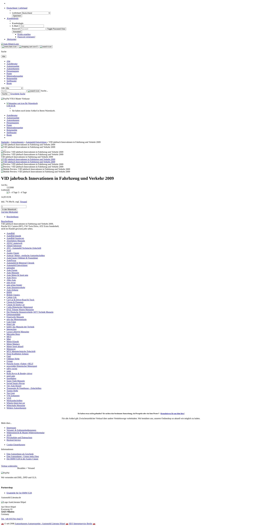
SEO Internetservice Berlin (80, 523)
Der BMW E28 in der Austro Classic (22, 459)
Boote (9, 83)
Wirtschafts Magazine (16, 405)
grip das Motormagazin (16, 319)
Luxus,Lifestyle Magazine (18, 332)
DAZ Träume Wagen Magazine (20, 309)
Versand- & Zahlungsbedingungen (21, 430)
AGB (9, 435)
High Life (11, 324)
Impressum (11, 428)
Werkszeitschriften (14, 400)
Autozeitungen (13, 68)
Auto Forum (12, 270)
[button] (17, 8)
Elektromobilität (13, 314)
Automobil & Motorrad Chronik (20, 263)
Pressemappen (13, 71)
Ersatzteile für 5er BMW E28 (19, 493)
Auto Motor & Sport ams (17, 275)
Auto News (12, 277)
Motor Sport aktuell (15, 346)
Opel (9, 356)
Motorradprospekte (15, 76)
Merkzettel (11, 39)
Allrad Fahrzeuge (14, 245)
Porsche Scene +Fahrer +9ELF (20, 364)
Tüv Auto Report (14, 386)
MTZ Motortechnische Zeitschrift (21, 351)
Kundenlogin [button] (12, 18)
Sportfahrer (11, 378)
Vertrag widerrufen (9, 466)
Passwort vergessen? (26, 37)
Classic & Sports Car (16, 304)
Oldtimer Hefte (13, 359)
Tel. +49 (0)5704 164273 (12, 519)
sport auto (11, 376)
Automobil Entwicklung (17, 265)
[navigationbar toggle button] (9, 46)
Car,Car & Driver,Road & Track (20, 300)
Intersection (12, 329)
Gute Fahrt (11, 322)
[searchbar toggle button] (46, 46)
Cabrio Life (12, 297)
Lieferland (16, 13)
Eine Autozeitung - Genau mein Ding (23, 456)
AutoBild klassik (14, 236)
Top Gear (11, 393)
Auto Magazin (13, 273)
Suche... (44, 91)
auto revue (11, 282)
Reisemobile (12, 78)
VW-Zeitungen (13, 395)
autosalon (11, 268)
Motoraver (11, 349)
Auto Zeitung (12, 290)
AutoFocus (11, 260)
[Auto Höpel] (10, 44)
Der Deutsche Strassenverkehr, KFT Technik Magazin (30, 312)
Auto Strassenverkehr (16, 287)
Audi (9, 250)
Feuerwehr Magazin (15, 317)
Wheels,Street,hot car (16, 403)
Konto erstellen (24, 34)
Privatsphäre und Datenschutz (19, 437)
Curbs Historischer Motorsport (20, 307)
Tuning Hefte (12, 391)
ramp (9, 371)
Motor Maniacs (13, 344)
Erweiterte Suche (18, 94)
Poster (9, 73)
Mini (9, 339)
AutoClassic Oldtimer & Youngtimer (22, 258)
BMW (9, 292)
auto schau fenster (14, 285)
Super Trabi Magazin (16, 381)
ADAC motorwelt (14, 243)
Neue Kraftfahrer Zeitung (18, 354)
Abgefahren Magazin (16, 241)
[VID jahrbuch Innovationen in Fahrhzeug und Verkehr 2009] (28, 159)
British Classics (13, 295)
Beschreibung (12, 217)
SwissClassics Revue (16, 383)
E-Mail (15, 26)
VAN (9, 398)
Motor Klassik (13, 341)
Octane (10, 361)
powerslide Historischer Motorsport (22, 366)
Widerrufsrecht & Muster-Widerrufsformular (25, 432)
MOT (9, 336)
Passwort (16, 29)
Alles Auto (11, 280)
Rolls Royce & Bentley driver (19, 373)
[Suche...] (33, 90)
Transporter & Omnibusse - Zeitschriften (24, 388)
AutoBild (11, 233)
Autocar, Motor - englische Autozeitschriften (26, 255)
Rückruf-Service (14, 440)
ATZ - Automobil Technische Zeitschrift (24, 248)
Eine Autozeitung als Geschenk (20, 454)
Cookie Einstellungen (16, 445)
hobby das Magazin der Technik (20, 327)
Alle (8, 61)
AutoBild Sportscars (15, 238)
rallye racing (12, 368)
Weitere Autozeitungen (16, 408)
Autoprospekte (13, 66)
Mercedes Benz (13, 334)
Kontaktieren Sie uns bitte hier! (172, 413)
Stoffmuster (12, 81)
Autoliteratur (12, 64)
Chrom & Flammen (15, 302)
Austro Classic (13, 253)
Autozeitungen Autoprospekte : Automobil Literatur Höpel (40, 523)
